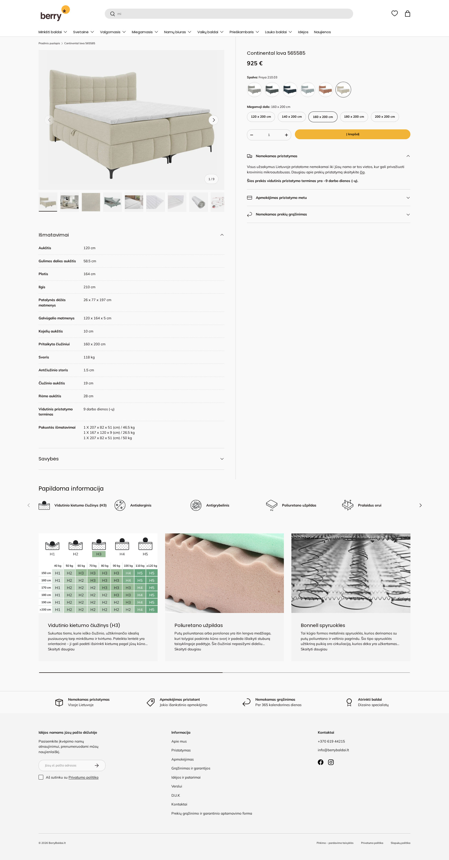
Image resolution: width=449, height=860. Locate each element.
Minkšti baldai (50, 31)
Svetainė (81, 31)
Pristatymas (181, 750)
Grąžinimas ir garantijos (190, 768)
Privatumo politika (83, 777)
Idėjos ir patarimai (186, 777)
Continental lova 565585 (79, 43)
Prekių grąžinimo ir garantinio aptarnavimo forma (211, 813)
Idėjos (303, 31)
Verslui (176, 786)
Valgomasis (110, 31)
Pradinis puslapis (49, 43)
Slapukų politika (400, 843)
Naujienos (322, 31)
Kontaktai (179, 804)
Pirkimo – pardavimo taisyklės (335, 843)
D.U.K (175, 795)
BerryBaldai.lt (57, 843)
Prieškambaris (242, 31)
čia (362, 172)
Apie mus (179, 741)
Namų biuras (175, 31)
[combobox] (229, 14)
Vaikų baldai (207, 31)
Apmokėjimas (182, 759)
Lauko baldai (276, 31)
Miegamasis (142, 31)
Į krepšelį (352, 134)
